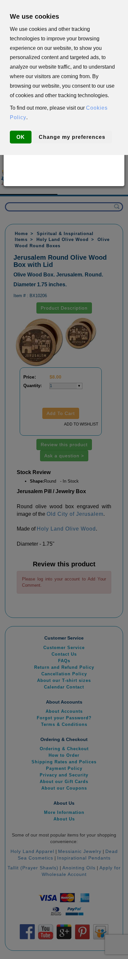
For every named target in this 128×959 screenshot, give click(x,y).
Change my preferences (72, 137)
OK (20, 137)
